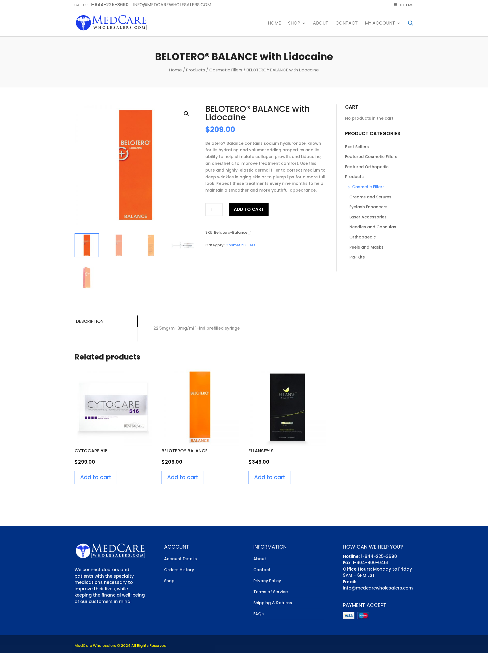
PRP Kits (357, 257)
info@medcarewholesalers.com (378, 588)
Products (195, 70)
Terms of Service (270, 592)
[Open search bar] (410, 23)
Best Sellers (357, 147)
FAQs (258, 614)
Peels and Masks (366, 247)
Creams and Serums (370, 197)
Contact (347, 23)
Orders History (179, 570)
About (320, 23)
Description (90, 321)
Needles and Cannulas (372, 227)
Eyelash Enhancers (368, 207)
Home (274, 23)
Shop (294, 23)
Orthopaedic (362, 237)
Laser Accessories (368, 217)
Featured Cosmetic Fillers (371, 156)
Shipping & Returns (272, 603)
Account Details (180, 559)
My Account (380, 23)
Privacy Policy (267, 581)
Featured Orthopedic (367, 167)
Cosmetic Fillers (225, 70)
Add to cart (249, 209)
